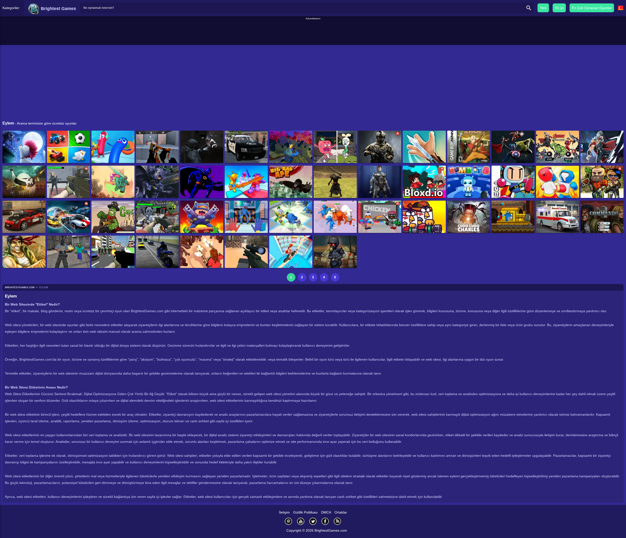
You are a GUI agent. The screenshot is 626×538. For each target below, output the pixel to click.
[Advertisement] (313, 32)
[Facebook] (325, 521)
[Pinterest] (288, 521)
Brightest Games (58, 8)
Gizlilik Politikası (305, 512)
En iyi (559, 8)
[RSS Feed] (337, 521)
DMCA (326, 512)
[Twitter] (313, 521)
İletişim (284, 512)
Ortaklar (341, 512)
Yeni (543, 8)
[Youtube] (300, 521)
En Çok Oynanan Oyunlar (592, 8)
